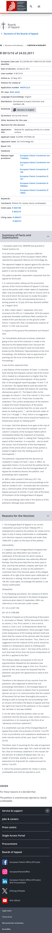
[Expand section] (47, 810)
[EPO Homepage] (16, 6)
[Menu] (39, 6)
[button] (26, 236)
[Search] (31, 6)
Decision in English (25, 110)
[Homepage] (1, 45)
